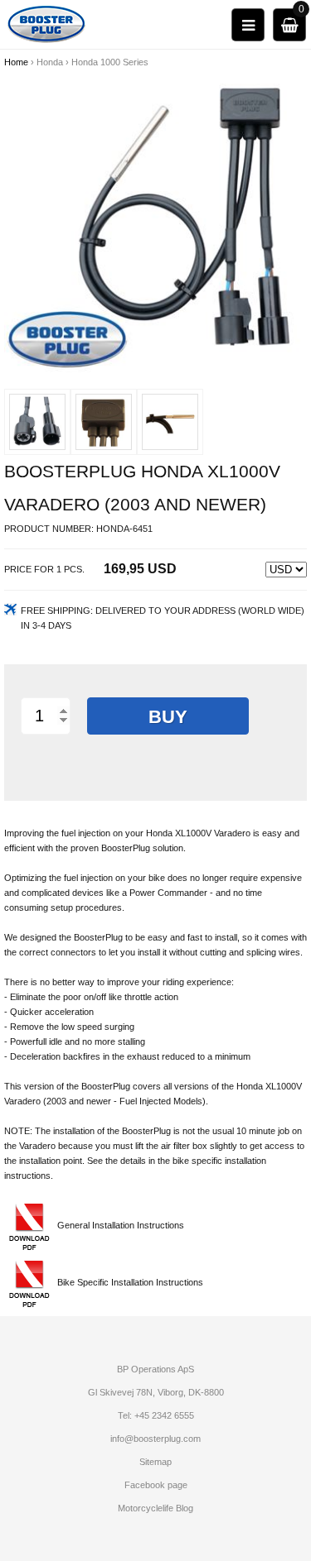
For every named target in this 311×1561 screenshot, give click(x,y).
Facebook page (155, 1485)
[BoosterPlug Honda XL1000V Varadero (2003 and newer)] (155, 220)
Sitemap (155, 1462)
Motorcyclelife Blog (155, 1508)
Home (16, 62)
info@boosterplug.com (155, 1439)
